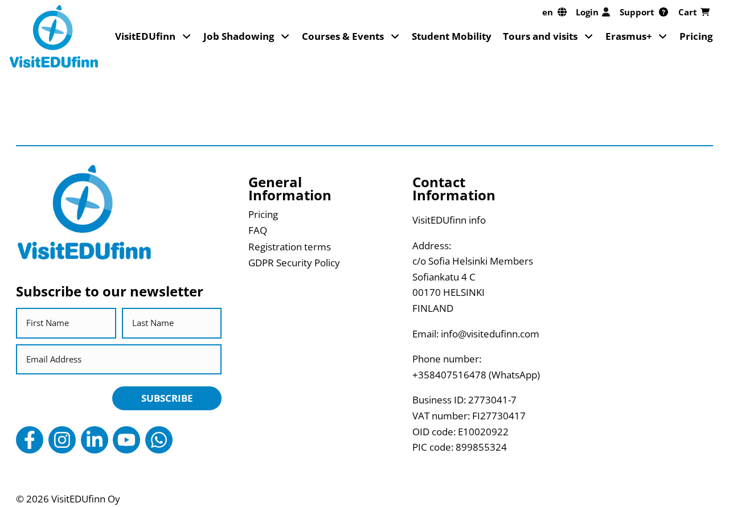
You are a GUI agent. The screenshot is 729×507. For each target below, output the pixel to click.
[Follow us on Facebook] (29, 440)
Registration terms (289, 246)
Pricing (696, 36)
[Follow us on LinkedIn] (94, 440)
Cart (687, 12)
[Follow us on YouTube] (126, 440)
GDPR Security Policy (294, 262)
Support (637, 12)
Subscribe (167, 398)
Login (587, 12)
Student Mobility (452, 36)
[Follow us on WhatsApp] (159, 440)
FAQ (257, 230)
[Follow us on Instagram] (62, 440)
